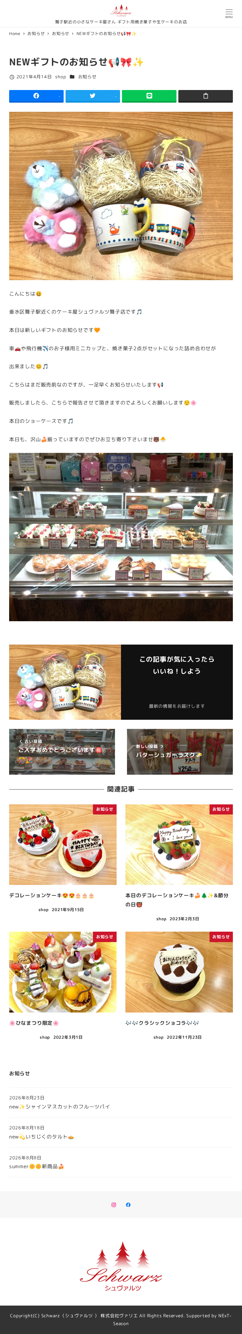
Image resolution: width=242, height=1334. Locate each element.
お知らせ (87, 77)
